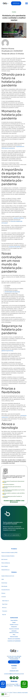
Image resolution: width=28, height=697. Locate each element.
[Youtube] (14, 677)
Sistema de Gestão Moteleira (7, 556)
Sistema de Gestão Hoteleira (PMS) (9, 552)
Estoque (3, 593)
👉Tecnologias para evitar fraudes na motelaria (12, 497)
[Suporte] (3, 683)
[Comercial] (24, 683)
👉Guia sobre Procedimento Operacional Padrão (13, 482)
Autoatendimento (5, 589)
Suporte (3, 686)
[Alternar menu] (26, 3)
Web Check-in (5, 600)
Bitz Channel (4, 559)
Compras (3, 596)
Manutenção (4, 586)
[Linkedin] (17, 677)
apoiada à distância (19, 218)
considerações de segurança (12, 291)
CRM (2, 579)
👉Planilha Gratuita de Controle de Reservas (12, 487)
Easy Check (4, 604)
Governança (4, 582)
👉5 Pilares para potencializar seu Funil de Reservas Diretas (14, 490)
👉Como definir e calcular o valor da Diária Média (14, 493)
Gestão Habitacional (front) (7, 575)
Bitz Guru (4, 607)
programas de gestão (14, 246)
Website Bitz (5, 569)
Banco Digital (4, 566)
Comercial (24, 686)
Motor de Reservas (5, 562)
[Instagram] (11, 677)
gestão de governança (7, 350)
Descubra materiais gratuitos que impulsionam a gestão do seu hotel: (14, 477)
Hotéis (14, 12)
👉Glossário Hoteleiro (8, 484)
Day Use (4, 614)
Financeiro (4, 611)
